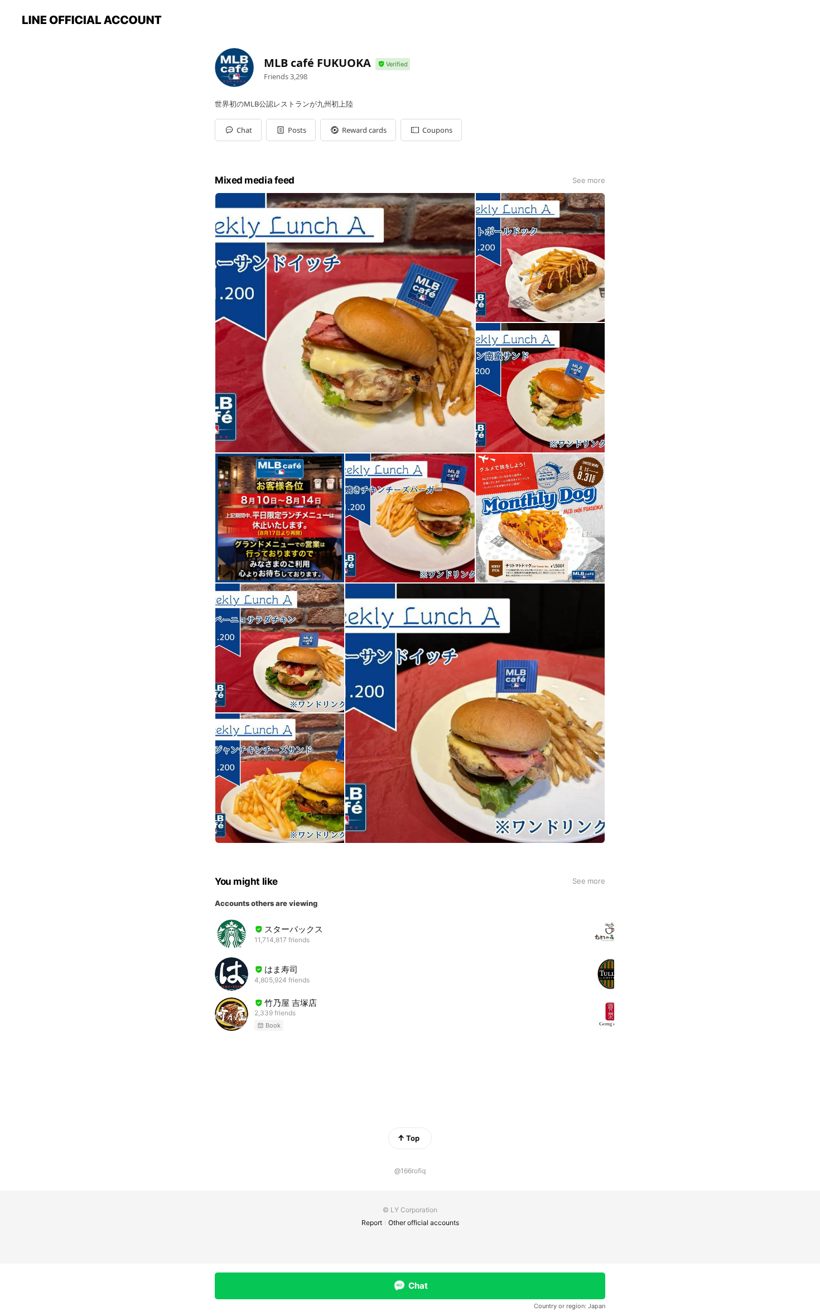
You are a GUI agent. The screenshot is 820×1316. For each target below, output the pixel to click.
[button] (291, 130)
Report (371, 1222)
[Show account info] (392, 64)
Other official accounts (423, 1222)
